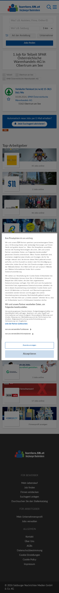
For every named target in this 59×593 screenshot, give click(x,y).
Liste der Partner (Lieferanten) (16, 324)
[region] (29, 296)
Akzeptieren (29, 354)
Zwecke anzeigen (29, 345)
